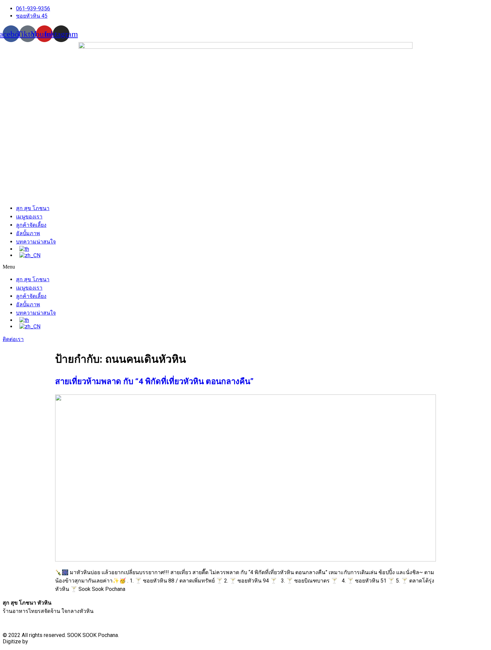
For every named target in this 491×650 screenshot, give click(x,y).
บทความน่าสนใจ (36, 241)
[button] (245, 267)
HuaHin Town (44, 641)
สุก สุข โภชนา (32, 208)
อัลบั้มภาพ (28, 233)
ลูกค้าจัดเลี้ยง (31, 225)
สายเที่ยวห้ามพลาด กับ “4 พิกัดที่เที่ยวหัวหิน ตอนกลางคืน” (154, 381)
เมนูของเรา (29, 216)
